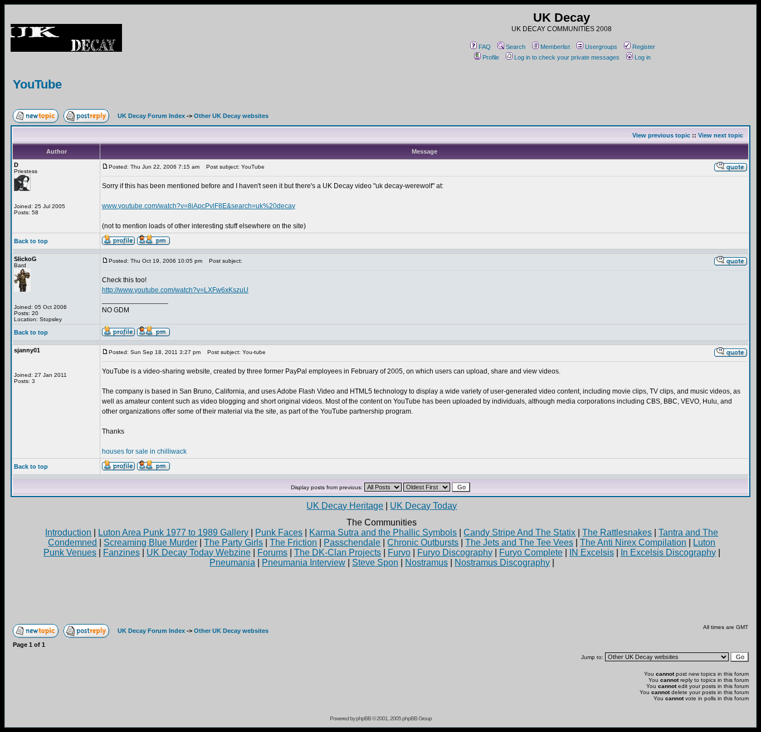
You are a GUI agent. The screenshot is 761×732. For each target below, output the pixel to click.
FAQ (485, 46)
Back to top (31, 241)
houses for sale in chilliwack (144, 451)
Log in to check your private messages (566, 57)
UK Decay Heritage (344, 505)
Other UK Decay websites (231, 115)
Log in (643, 57)
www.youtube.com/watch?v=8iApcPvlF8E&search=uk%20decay (198, 206)
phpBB (363, 718)
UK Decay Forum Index (151, 115)
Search (515, 46)
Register (643, 46)
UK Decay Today (423, 505)
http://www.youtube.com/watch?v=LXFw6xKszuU (175, 290)
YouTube (37, 84)
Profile (490, 57)
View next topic (720, 135)
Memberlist (555, 46)
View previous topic (661, 135)
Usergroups (601, 46)
